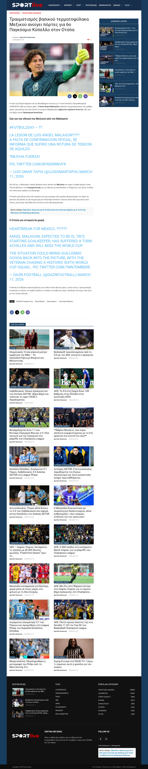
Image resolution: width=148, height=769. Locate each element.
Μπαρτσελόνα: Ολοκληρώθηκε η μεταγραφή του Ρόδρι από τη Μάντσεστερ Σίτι (27, 664)
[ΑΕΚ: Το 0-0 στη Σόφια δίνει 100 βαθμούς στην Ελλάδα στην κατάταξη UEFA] (74, 378)
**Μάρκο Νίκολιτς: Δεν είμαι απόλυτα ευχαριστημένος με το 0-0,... (126, 58)
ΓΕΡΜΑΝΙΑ (58, 504)
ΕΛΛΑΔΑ (12, 348)
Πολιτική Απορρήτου (129, 767)
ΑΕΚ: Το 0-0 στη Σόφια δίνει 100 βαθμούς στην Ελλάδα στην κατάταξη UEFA (71, 394)
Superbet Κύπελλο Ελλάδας (20, 387)
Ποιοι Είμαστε (96, 767)
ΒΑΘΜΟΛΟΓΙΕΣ (105, 5)
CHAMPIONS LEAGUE (62, 348)
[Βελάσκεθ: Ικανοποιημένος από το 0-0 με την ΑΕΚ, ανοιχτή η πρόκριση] (74, 339)
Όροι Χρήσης (117, 767)
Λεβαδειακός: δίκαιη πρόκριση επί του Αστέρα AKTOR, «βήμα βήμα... (126, 44)
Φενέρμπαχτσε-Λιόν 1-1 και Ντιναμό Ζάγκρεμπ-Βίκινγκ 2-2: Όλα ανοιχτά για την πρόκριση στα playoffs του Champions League (29, 434)
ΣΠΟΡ (78, 5)
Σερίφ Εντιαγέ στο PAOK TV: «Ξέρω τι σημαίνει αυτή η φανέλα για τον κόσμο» (73, 664)
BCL (56, 618)
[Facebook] (69, 96)
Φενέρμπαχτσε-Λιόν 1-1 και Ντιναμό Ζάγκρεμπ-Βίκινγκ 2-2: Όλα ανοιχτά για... (126, 30)
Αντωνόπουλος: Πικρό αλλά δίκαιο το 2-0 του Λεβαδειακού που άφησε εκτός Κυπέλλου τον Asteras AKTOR (29, 511)
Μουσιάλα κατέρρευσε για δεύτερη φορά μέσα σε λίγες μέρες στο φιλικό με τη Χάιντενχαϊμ (28, 589)
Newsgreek (115, 745)
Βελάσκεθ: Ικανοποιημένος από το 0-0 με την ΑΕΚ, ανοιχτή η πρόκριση (73, 353)
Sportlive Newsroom (27, 37)
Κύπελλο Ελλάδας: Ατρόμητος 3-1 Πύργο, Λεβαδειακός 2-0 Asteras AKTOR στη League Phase (28, 472)
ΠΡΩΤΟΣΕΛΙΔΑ (91, 5)
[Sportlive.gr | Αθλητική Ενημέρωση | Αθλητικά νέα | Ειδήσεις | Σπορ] (25, 736)
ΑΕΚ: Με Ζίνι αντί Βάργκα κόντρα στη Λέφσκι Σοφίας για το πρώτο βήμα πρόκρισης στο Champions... (73, 589)
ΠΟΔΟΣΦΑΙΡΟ (54, 5)
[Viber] (85, 96)
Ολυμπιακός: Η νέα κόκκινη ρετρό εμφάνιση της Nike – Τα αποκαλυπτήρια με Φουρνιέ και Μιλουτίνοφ (28, 356)
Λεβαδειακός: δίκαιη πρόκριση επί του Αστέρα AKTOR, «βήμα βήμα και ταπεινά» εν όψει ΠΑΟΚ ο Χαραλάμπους (29, 395)
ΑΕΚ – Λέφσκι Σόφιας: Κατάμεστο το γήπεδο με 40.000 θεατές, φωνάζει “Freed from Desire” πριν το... (28, 551)
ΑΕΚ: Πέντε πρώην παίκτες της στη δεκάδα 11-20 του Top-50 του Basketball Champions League (73, 625)
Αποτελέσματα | (104, 745)
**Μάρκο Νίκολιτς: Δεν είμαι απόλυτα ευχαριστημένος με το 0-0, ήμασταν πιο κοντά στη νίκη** (73, 433)
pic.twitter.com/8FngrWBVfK (37, 164)
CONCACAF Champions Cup (24, 301)
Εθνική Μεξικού (40, 301)
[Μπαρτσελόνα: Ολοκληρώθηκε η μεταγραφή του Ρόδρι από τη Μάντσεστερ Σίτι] (29, 648)
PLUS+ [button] (127, 5)
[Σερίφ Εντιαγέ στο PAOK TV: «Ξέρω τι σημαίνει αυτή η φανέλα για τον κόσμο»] (74, 648)
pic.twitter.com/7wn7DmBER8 (61, 267)
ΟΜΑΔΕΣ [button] (116, 5)
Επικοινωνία (107, 767)
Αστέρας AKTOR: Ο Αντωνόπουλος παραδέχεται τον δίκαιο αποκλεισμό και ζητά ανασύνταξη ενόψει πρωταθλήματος (73, 473)
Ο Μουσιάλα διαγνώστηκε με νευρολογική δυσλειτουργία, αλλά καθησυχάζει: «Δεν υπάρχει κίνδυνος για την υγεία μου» (72, 512)
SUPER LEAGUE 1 (60, 657)
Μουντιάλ (15, 13)
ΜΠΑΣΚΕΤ (68, 5)
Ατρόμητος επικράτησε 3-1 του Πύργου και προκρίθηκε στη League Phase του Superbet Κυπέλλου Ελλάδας (29, 626)
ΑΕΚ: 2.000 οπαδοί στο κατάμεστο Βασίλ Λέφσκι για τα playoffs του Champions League (73, 550)
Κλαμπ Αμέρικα (52, 301)
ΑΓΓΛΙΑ (12, 657)
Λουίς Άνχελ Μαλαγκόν (66, 301)
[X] (75, 96)
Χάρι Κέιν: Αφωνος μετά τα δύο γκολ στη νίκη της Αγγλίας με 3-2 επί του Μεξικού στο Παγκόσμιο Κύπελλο (116, 752)
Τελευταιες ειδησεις (31, 13)
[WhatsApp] (80, 96)
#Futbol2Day (21, 127)
